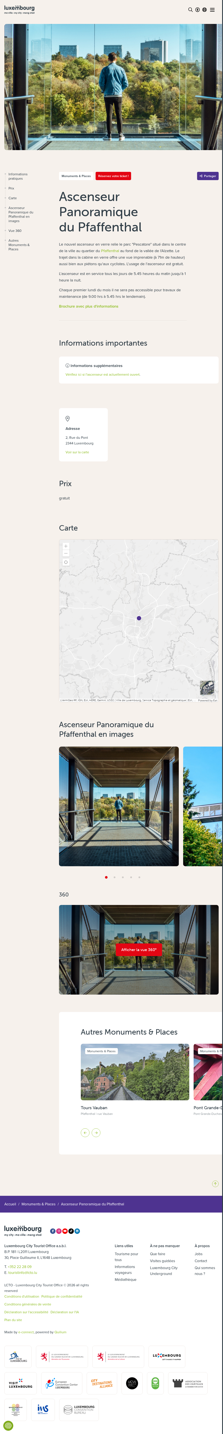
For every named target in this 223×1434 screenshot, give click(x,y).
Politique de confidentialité (61, 1296)
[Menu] (212, 10)
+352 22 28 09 (20, 1266)
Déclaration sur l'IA (65, 1312)
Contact (201, 1260)
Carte (12, 198)
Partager (210, 176)
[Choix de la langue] (204, 10)
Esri (215, 700)
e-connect (26, 1332)
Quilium (60, 1332)
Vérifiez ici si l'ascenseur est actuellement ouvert (103, 374)
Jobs (199, 1253)
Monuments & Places (39, 1204)
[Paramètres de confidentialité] (8, 1426)
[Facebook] (53, 1231)
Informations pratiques (17, 176)
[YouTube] (65, 1231)
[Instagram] (59, 1231)
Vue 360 (15, 230)
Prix (11, 188)
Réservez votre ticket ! (113, 176)
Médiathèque (126, 1279)
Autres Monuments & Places (19, 244)
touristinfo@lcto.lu (22, 1272)
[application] (138, 620)
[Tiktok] (71, 1231)
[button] (66, 546)
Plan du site (13, 1319)
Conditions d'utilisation (21, 1296)
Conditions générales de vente (27, 1304)
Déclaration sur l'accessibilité (26, 1312)
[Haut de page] (215, 1184)
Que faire (157, 1253)
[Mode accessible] (197, 10)
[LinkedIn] (77, 1231)
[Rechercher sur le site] (190, 10)
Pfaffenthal (110, 250)
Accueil (10, 1204)
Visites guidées (162, 1260)
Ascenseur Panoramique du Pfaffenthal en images (20, 214)
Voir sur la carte (77, 451)
